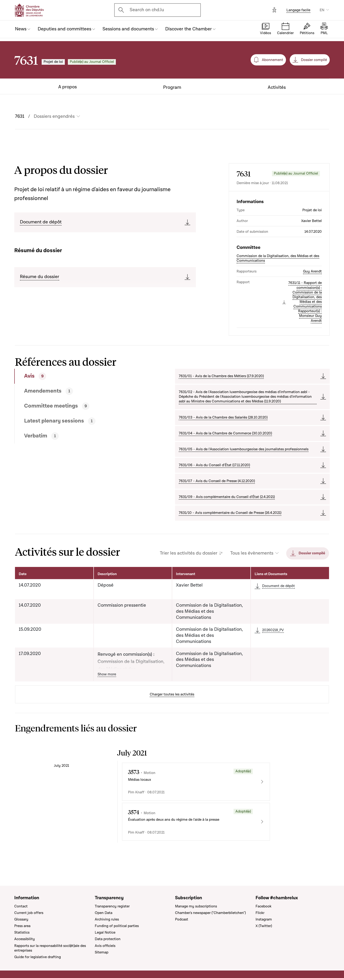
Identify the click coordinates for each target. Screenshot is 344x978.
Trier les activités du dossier (188, 553)
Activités (277, 87)
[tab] (78, 376)
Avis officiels (105, 945)
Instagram (264, 919)
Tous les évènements (251, 553)
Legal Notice (105, 932)
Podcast (181, 919)
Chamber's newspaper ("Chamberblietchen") (210, 912)
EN (322, 10)
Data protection (108, 939)
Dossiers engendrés (54, 116)
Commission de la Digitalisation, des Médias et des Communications (278, 258)
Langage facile (298, 10)
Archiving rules (107, 919)
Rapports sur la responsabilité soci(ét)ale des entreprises (50, 948)
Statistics (21, 932)
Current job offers (28, 912)
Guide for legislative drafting (37, 957)
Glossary (21, 919)
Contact (21, 906)
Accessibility (24, 939)
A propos (67, 87)
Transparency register (112, 906)
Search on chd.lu (147, 10)
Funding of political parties (117, 926)
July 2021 (61, 765)
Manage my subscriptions (196, 906)
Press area (22, 926)
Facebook (263, 906)
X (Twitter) (264, 926)
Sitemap (101, 952)
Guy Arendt (312, 271)
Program (172, 87)
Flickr (260, 912)
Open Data (103, 912)
